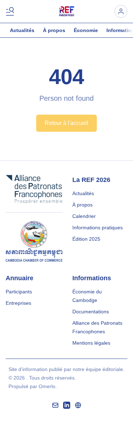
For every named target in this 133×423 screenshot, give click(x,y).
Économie (86, 30)
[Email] (55, 405)
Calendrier (84, 216)
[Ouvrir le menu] (11, 11)
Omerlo (47, 386)
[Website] (78, 405)
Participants (19, 291)
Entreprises (18, 303)
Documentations (90, 311)
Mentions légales (91, 343)
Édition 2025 (86, 239)
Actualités (22, 30)
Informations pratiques (97, 227)
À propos (54, 30)
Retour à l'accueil (66, 123)
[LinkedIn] (66, 405)
